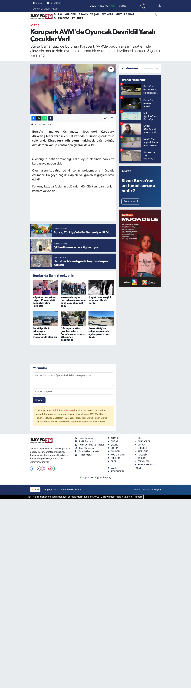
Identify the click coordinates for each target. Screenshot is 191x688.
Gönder (39, 400)
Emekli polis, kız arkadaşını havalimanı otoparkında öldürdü (45, 332)
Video (39, 3)
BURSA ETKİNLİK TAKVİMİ (46, 8)
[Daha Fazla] (50, 118)
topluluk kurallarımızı (63, 410)
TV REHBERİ (117, 471)
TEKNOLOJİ (143, 461)
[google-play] (103, 477)
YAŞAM (94, 14)
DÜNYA (141, 444)
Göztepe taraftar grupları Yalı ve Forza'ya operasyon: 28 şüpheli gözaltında (73, 334)
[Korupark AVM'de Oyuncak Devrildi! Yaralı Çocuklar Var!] (73, 89)
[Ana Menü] (155, 18)
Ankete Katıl (131, 201)
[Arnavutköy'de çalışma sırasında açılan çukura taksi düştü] (101, 318)
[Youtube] (49, 468)
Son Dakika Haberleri (89, 451)
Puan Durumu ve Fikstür (91, 444)
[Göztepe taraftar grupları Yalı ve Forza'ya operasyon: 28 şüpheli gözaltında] (73, 318)
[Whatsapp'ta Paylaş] (44, 118)
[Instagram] (43, 468)
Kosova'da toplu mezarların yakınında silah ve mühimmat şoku (73, 301)
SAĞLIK (141, 458)
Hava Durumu (86, 438)
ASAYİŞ (83, 14)
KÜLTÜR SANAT (124, 14)
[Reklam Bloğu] (140, 248)
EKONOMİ (107, 14)
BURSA (58, 14)
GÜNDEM (70, 14)
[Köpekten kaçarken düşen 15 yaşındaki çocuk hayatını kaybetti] (45, 287)
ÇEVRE (114, 444)
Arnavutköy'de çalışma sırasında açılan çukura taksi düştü (99, 332)
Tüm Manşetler (86, 448)
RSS (36, 489)
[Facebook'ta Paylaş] (33, 118)
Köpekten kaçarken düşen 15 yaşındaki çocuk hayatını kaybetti (44, 301)
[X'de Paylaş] (38, 118)
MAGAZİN (142, 454)
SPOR (114, 461)
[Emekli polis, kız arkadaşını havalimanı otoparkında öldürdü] (45, 318)
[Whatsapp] (54, 468)
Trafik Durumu (86, 441)
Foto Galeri (55, 3)
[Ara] (155, 14)
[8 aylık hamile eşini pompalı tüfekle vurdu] (101, 287)
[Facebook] (32, 468)
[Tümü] (156, 68)
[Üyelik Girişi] (158, 6)
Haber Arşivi (85, 454)
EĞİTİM (114, 448)
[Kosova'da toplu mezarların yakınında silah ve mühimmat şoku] (73, 287)
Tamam (138, 496)
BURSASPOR (62, 18)
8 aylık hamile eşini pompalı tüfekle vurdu (99, 300)
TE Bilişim (155, 489)
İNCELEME (143, 451)
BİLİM (140, 438)
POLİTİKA (77, 18)
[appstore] (86, 477)
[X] (38, 468)
